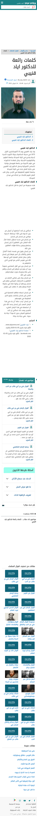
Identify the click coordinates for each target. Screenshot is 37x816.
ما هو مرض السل (23, 487)
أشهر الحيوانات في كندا (26, 768)
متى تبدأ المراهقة (28, 751)
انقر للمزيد (29, 401)
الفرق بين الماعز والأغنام (26, 759)
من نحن (17, 807)
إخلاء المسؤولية (15, 810)
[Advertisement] (18, 30)
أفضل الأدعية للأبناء (28, 763)
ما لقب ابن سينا (29, 789)
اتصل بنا (33, 807)
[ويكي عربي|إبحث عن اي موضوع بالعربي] (30, 3)
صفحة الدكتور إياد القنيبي (19, 330)
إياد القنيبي (24, 324)
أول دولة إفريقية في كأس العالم (23, 781)
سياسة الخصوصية (14, 804)
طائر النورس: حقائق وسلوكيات (24, 755)
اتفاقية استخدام (31, 804)
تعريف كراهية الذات (22, 495)
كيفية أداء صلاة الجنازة (26, 785)
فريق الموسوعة (12, 80)
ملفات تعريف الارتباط (29, 810)
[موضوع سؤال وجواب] (6, 379)
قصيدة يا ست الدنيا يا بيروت (25, 772)
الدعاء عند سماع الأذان (21, 479)
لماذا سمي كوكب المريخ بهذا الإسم (22, 776)
